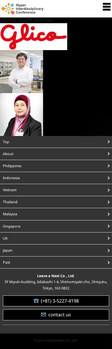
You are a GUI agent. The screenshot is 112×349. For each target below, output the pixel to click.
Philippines (12, 165)
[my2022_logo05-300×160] (33, 46)
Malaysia (10, 214)
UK (5, 238)
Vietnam (10, 190)
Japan (7, 250)
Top (6, 141)
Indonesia (11, 178)
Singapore (11, 226)
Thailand (10, 202)
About (8, 153)
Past (6, 262)
